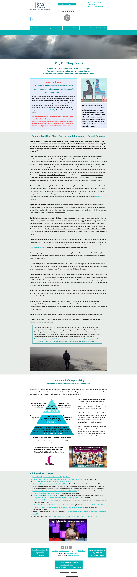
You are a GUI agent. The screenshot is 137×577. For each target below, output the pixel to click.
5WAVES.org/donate (72, 553)
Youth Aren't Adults (39, 258)
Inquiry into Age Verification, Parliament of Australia (63, 177)
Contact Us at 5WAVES (66, 565)
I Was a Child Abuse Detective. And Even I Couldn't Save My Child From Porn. (72, 516)
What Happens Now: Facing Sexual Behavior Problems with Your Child (55, 491)
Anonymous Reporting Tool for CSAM (54, 231)
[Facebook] (66, 547)
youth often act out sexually (38, 247)
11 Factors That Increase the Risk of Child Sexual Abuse (50, 484)
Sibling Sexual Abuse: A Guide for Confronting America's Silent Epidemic (55, 498)
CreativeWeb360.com (72, 576)
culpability (52, 110)
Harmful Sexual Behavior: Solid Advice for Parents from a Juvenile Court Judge (57, 479)
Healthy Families (38, 495)
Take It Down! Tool (88, 231)
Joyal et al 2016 (76, 319)
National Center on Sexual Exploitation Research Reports (86, 180)
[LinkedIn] (62, 547)
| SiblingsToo (51, 500)
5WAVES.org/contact (74, 555)
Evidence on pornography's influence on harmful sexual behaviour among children (58, 507)
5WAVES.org (82, 551)
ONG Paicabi (67, 440)
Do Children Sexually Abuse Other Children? (47, 493)
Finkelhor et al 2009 (56, 319)
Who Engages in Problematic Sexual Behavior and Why (55, 481)
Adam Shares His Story (40, 500)
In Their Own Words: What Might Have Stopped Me (49, 505)
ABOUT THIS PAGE (64, 572)
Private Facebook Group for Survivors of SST (97, 551)
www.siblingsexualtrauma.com (60, 551)
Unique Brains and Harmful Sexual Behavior (71, 269)
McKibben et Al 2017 (99, 319)
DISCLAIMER (74, 572)
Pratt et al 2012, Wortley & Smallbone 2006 (42, 322)
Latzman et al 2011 (87, 319)
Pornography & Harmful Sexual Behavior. (52, 175)
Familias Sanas (49, 495)
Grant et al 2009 (66, 319)
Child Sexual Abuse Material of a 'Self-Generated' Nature (61, 229)
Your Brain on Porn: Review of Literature (58, 180)
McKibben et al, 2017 (97, 505)
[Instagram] (70, 547)
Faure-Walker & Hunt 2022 (42, 319)
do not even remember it (43, 191)
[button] (37, 28)
